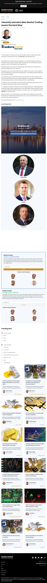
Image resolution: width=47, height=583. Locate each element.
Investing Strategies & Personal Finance (10, 355)
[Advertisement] (23, 240)
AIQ (32, 394)
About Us (3, 564)
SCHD (43, 516)
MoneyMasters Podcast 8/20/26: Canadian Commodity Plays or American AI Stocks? (33, 382)
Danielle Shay (9, 482)
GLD (43, 455)
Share (3, 16)
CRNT (34, 394)
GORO (20, 394)
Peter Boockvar (9, 543)
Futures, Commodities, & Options (9, 352)
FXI (19, 547)
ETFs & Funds (5, 347)
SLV (42, 424)
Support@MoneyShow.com (41, 563)
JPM (15, 516)
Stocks (4, 360)
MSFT (17, 486)
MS (17, 516)
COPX (20, 516)
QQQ (40, 394)
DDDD (42, 516)
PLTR (19, 486)
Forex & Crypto (6, 349)
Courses (5, 340)
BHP (12, 516)
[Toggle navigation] (44, 10)
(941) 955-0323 (43, 565)
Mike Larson (32, 390)
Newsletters (3, 572)
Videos (4, 338)
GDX (41, 455)
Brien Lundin (9, 390)
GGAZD (18, 394)
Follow (6, 42)
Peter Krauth (9, 452)
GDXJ (43, 486)
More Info (23, 6)
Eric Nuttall (23, 202)
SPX (24, 27)
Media (2, 568)
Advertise (3, 562)
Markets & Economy (7, 357)
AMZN (15, 486)
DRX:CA (36, 394)
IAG (19, 424)
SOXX (42, 394)
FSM (20, 424)
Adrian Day (8, 421)
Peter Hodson (23, 226)
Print (8, 16)
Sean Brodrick (32, 421)
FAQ (2, 566)
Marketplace (3, 570)
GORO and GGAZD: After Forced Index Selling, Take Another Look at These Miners (11, 382)
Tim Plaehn (32, 513)
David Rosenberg (23, 177)
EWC (38, 394)
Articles (4, 335)
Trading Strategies (6, 362)
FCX (14, 516)
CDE (20, 455)
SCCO (18, 516)
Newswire (3, 574)
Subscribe (23, 269)
